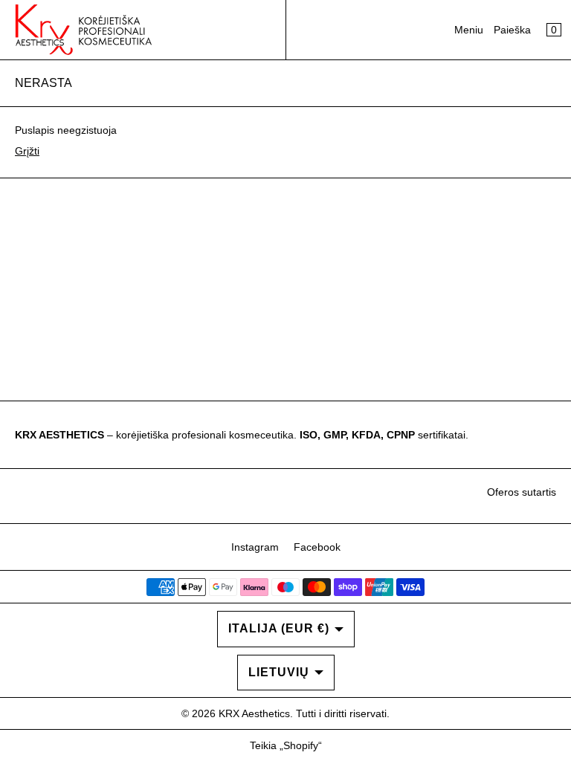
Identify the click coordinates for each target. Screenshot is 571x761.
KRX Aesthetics (254, 713)
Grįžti (27, 151)
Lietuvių (278, 672)
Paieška (512, 30)
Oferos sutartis (521, 492)
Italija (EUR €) (278, 628)
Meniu (468, 30)
